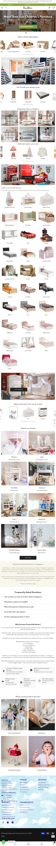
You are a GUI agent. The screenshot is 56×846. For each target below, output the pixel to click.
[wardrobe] (28, 95)
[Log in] (49, 8)
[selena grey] (9, 342)
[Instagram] (8, 822)
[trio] (28, 306)
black (9, 315)
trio (28, 315)
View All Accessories (28, 161)
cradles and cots (10, 207)
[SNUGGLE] (42, 505)
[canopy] (28, 152)
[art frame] (13, 412)
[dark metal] (46, 288)
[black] (9, 306)
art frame (13, 418)
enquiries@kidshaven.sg (10, 800)
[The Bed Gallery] (14, 536)
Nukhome (27, 4)
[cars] (28, 235)
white (46, 279)
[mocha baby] (46, 217)
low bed (28, 51)
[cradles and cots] (9, 199)
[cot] (28, 412)
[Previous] (2, 45)
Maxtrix (10, 4)
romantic (28, 332)
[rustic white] (28, 342)
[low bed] (28, 45)
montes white (46, 261)
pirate (46, 243)
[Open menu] (2, 8)
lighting (13, 158)
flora (46, 350)
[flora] (46, 342)
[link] (14, 671)
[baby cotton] (46, 199)
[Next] (54, 45)
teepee (43, 158)
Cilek (46, 4)
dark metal (46, 297)
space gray (9, 261)
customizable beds (13, 51)
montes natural (9, 279)
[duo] (46, 306)
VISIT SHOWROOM (14, 733)
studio (28, 279)
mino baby (9, 243)
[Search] (6, 8)
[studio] (28, 271)
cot (28, 418)
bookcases (13, 102)
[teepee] (43, 152)
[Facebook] (3, 822)
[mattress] (43, 95)
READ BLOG (41, 733)
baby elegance (9, 225)
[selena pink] (46, 324)
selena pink (46, 332)
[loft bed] (43, 45)
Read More (28, 557)
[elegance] (9, 324)
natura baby (28, 207)
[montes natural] (9, 271)
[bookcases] (13, 95)
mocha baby (46, 225)
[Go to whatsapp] (3, 842)
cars (28, 243)
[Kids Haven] (14, 714)
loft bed (42, 51)
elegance (9, 332)
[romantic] (28, 324)
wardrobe (28, 102)
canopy (28, 158)
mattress (43, 102)
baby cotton (46, 207)
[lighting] (13, 152)
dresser (43, 418)
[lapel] (28, 253)
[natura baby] (28, 199)
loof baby (28, 225)
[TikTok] (12, 822)
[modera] (28, 288)
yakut (9, 368)
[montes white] (46, 253)
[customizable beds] (13, 45)
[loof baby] (28, 217)
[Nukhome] (42, 473)
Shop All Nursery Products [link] (28, 421)
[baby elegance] (9, 217)
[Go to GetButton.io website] (3, 844)
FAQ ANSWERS (41, 770)
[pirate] (46, 235)
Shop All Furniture (28, 104)
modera (28, 297)
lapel (28, 261)
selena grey (9, 350)
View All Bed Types (28, 54)
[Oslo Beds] (14, 473)
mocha (10, 297)
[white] (46, 271)
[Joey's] (14, 505)
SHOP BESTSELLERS (14, 770)
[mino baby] (9, 235)
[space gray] (9, 253)
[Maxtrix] (14, 443)
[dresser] (43, 412)
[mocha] (9, 288)
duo (46, 315)
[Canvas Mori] (42, 536)
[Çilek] (42, 443)
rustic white (28, 350)
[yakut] (9, 360)
